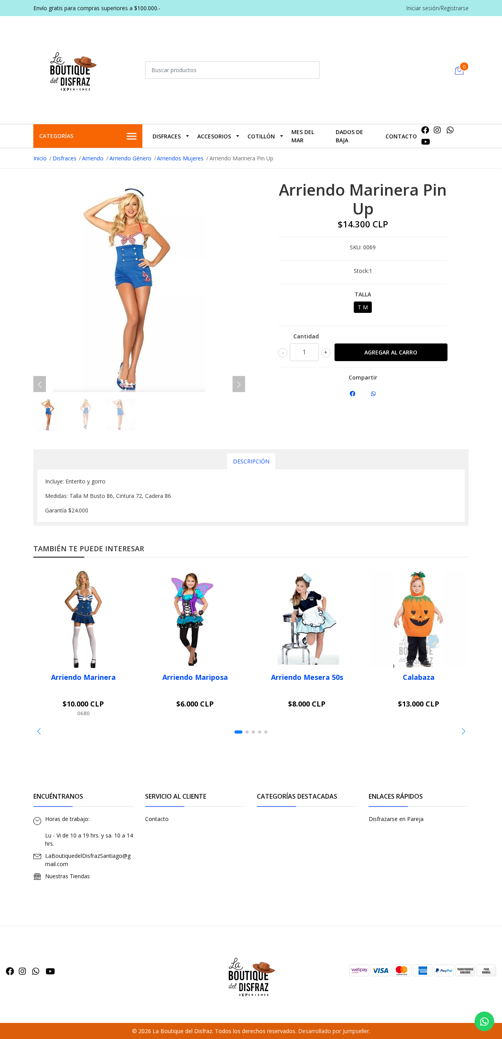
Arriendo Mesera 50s (307, 677)
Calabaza (419, 677)
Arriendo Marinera (83, 677)
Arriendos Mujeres (180, 158)
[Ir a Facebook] (425, 130)
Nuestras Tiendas (67, 876)
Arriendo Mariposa (195, 677)
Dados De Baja (349, 136)
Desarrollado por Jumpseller (333, 1031)
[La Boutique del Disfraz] (72, 69)
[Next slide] (239, 384)
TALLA (363, 294)
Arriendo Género (130, 158)
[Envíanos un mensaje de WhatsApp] (484, 1021)
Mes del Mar (302, 136)
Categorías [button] (56, 136)
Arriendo (93, 158)
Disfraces (167, 136)
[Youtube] (425, 141)
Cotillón (261, 136)
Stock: (361, 270)
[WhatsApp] (450, 130)
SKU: (356, 247)
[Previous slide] (39, 384)
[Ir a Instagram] (437, 130)
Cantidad (306, 336)
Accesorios (214, 136)
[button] (38, 731)
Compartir (363, 377)
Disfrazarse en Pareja (396, 819)
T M (363, 307)
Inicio (40, 158)
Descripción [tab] (251, 461)
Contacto (401, 136)
